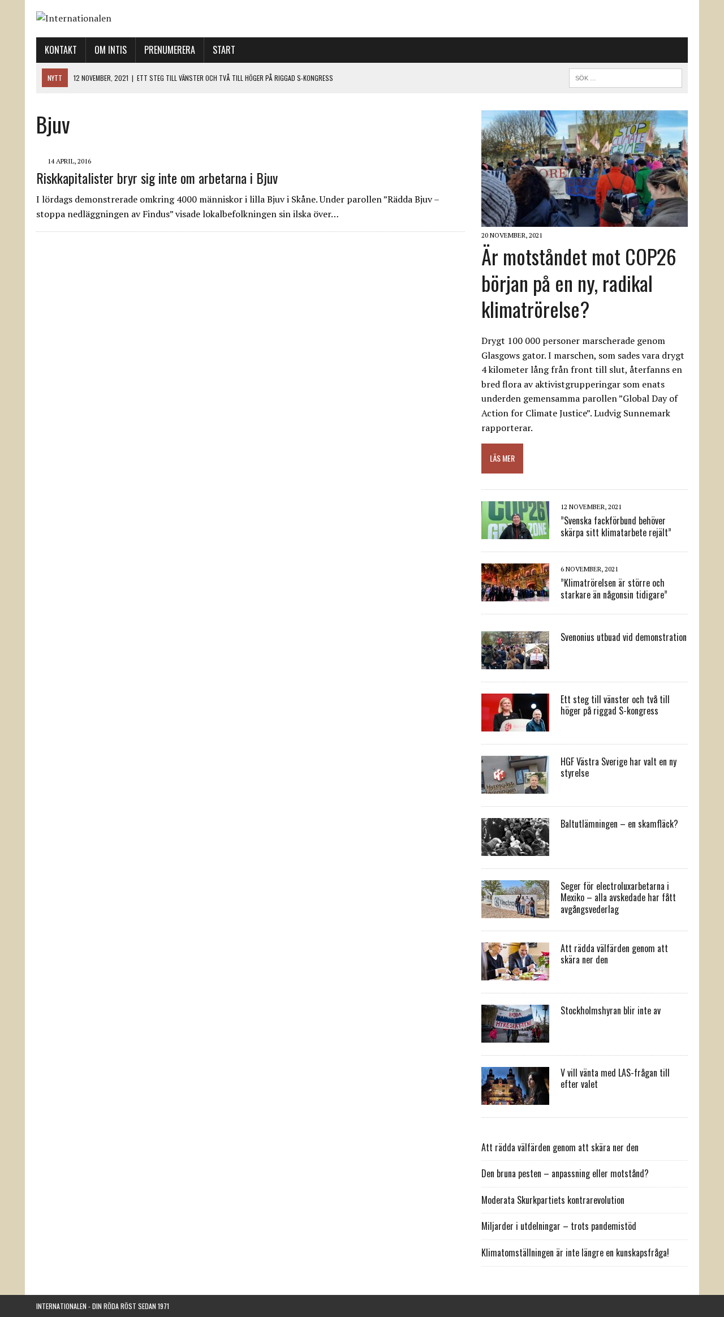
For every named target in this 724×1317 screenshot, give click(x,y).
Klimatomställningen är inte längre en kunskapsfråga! (575, 1252)
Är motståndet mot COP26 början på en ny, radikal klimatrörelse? (578, 282)
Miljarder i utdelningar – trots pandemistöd (558, 1226)
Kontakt (61, 50)
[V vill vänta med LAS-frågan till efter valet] (515, 1097)
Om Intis (110, 50)
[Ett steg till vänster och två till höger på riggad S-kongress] (515, 723)
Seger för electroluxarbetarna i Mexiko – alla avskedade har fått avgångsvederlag (618, 897)
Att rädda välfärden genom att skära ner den (614, 954)
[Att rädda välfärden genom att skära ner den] (515, 972)
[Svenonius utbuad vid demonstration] (515, 661)
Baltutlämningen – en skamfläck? (619, 823)
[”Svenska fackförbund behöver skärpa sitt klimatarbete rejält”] (515, 531)
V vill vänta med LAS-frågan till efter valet (615, 1078)
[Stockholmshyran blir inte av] (515, 1034)
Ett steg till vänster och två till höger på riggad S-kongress (615, 705)
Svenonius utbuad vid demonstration (624, 637)
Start (224, 50)
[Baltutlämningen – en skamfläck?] (515, 848)
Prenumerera (169, 50)
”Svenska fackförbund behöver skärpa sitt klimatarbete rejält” (616, 526)
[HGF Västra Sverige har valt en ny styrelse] (515, 786)
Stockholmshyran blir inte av (611, 1010)
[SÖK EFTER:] (625, 76)
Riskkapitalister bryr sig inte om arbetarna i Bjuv (157, 177)
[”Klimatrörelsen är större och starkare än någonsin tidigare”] (515, 593)
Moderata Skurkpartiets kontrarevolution (552, 1200)
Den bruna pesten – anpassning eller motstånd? (565, 1173)
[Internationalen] (362, 18)
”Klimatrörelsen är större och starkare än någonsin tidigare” (614, 588)
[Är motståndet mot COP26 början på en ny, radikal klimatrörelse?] (584, 219)
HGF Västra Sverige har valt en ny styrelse (618, 767)
